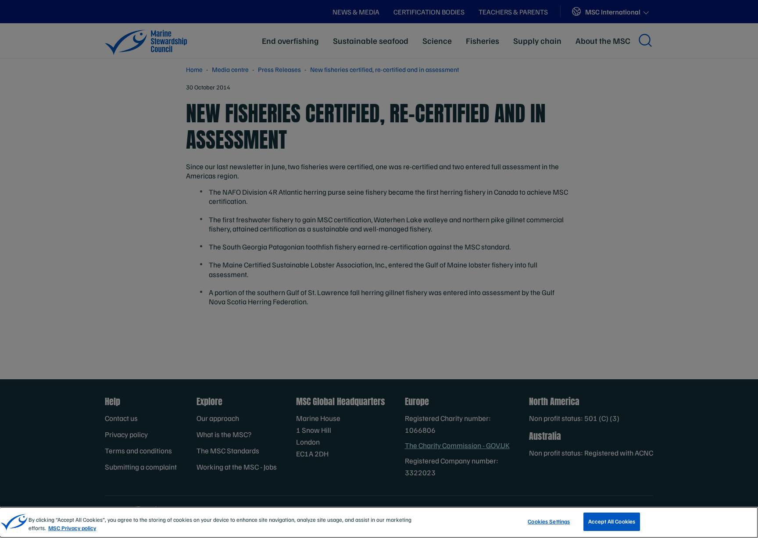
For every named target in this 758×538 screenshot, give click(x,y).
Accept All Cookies (611, 521)
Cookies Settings (549, 521)
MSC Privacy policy (72, 528)
